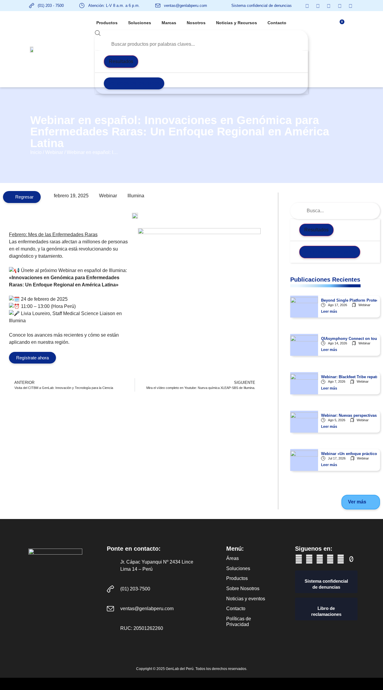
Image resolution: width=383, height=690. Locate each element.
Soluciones (139, 22)
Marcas (169, 22)
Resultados (121, 61)
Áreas (232, 558)
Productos (107, 22)
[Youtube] (309, 559)
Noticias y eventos (245, 598)
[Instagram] (340, 559)
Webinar (54, 152)
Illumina (135, 195)
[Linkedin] (319, 559)
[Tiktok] (351, 559)
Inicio (36, 152)
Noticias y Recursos (236, 22)
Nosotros (196, 22)
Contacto (277, 22)
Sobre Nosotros (242, 588)
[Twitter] (330, 559)
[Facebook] (299, 559)
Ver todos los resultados (134, 83)
